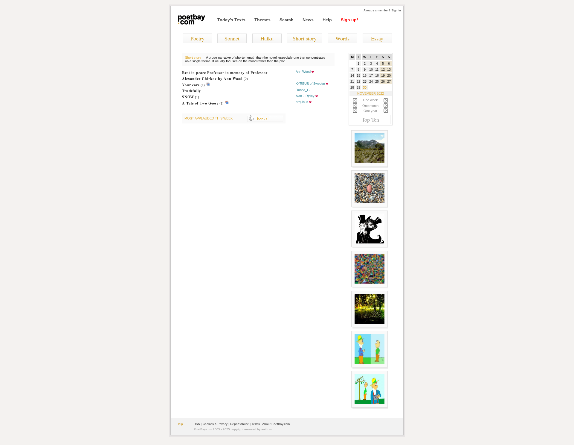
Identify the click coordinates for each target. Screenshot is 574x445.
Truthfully (191, 90)
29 (358, 87)
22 (358, 81)
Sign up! (349, 19)
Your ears (191, 84)
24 (371, 81)
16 (365, 75)
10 (371, 69)
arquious (302, 102)
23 (365, 81)
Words (342, 38)
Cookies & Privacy (215, 424)
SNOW (188, 96)
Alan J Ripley (305, 96)
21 (352, 81)
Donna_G (303, 90)
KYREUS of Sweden (310, 83)
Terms (256, 424)
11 (376, 69)
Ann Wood (303, 71)
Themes (262, 19)
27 (389, 81)
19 (383, 75)
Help (327, 19)
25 (377, 81)
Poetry (197, 38)
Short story (305, 38)
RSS (197, 424)
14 (352, 75)
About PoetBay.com (276, 424)
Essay (377, 38)
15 (358, 75)
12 (383, 69)
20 (389, 75)
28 (352, 87)
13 (389, 69)
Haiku (267, 38)
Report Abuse (239, 424)
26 (383, 81)
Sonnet (232, 38)
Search (287, 19)
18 (377, 75)
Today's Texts (231, 19)
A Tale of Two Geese (200, 103)
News (308, 19)
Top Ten (370, 119)
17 (371, 75)
